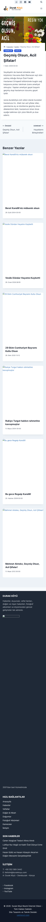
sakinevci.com (23, 915)
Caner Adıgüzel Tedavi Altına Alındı (18, 841)
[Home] (4, 47)
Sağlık (18, 51)
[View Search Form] (41, 2)
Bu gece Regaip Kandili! (18, 494)
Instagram (8, 888)
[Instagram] (21, 2)
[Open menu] (41, 8)
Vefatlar (6, 809)
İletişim (6, 828)
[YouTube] (29, 2)
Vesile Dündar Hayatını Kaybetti (22, 278)
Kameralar (7, 824)
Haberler (8, 51)
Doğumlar (7, 817)
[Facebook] (25, 2)
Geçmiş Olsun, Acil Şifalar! (11, 129)
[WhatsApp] (16, 2)
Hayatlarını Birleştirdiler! (37, 129)
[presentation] (23, 178)
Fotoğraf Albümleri (11, 820)
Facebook (8, 885)
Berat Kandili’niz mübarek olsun (22, 208)
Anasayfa (7, 801)
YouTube (8, 891)
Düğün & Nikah (9, 813)
